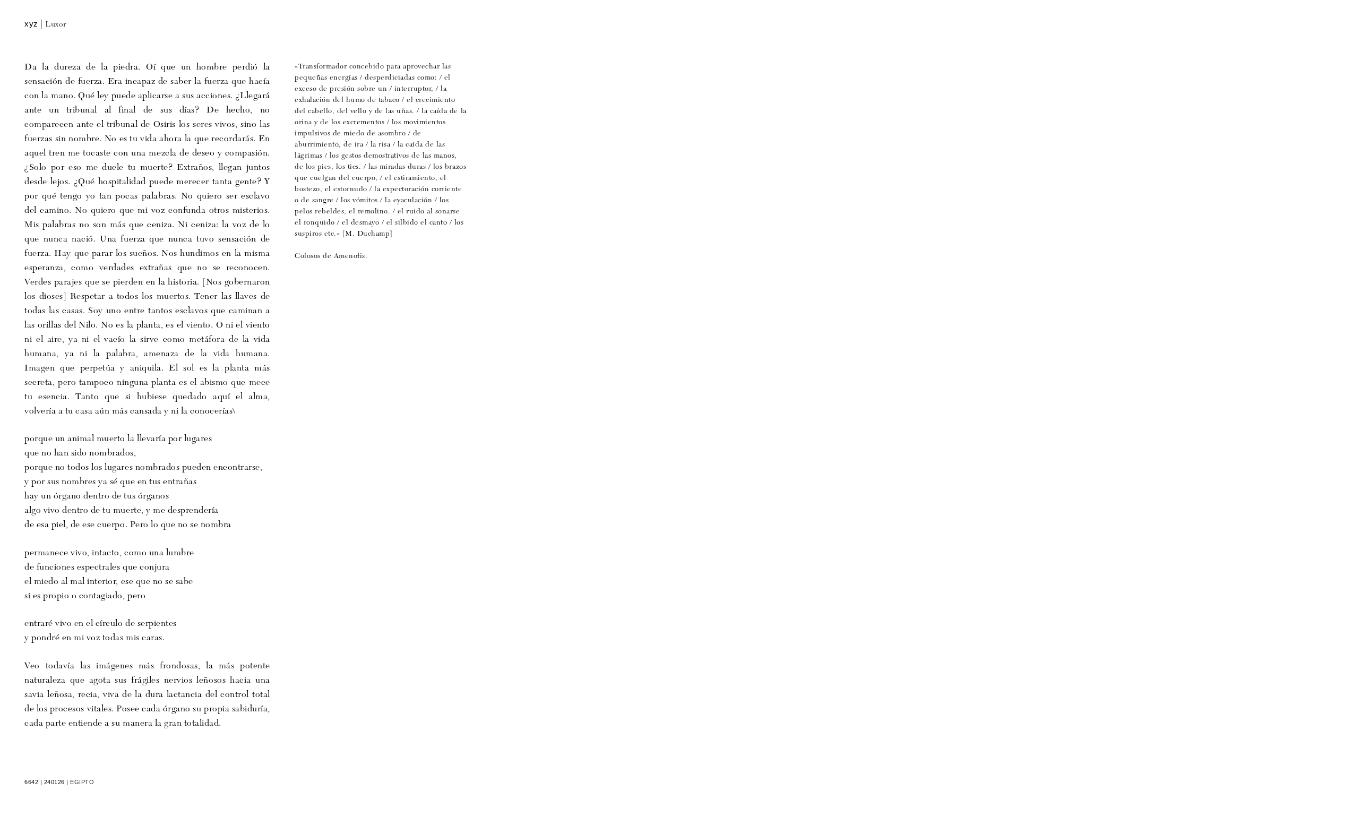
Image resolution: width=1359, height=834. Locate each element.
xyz (31, 23)
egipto (82, 782)
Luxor (56, 25)
